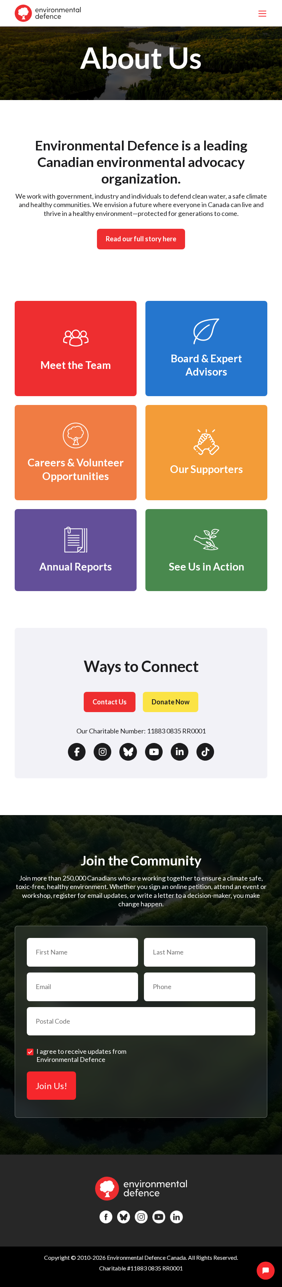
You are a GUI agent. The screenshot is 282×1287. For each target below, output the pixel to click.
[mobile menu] (262, 13)
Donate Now (170, 702)
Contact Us (110, 702)
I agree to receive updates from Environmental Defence (81, 1055)
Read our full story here (141, 239)
